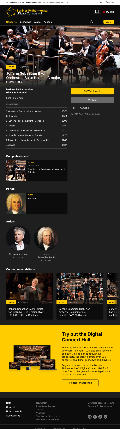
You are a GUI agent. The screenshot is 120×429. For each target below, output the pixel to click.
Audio (37, 21)
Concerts (11, 21)
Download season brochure (101, 403)
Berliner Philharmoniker (15, 2)
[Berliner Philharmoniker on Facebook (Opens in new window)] (95, 417)
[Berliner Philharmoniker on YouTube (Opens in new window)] (90, 417)
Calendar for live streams (100, 406)
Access (48, 21)
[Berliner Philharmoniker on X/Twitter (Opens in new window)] (100, 417)
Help (101, 2)
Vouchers (40, 413)
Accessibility (13, 415)
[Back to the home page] (27, 11)
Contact (10, 407)
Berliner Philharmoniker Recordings (56, 2)
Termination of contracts (48, 416)
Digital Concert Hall (33, 2)
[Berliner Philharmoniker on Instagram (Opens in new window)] (105, 417)
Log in (108, 22)
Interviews (25, 21)
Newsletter (41, 403)
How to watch (14, 411)
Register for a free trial (80, 382)
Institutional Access (45, 406)
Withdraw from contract (47, 419)
